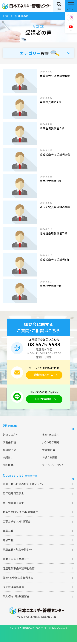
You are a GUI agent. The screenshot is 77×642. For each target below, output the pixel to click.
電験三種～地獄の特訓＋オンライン (23, 484)
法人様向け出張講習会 (16, 596)
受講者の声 (48, 450)
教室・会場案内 (50, 434)
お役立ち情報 (49, 457)
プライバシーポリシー (54, 465)
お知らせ (8, 457)
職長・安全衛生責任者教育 (18, 577)
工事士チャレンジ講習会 (16, 521)
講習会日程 (9, 442)
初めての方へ (10, 434)
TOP (6, 16)
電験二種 (8, 531)
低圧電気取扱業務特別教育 (19, 568)
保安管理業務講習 (13, 587)
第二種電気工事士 (13, 493)
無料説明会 (9, 450)
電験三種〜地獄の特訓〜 (17, 549)
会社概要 (8, 465)
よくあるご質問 (50, 442)
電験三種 (8, 540)
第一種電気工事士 (13, 503)
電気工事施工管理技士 (16, 559)
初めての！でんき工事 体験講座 (20, 512)
